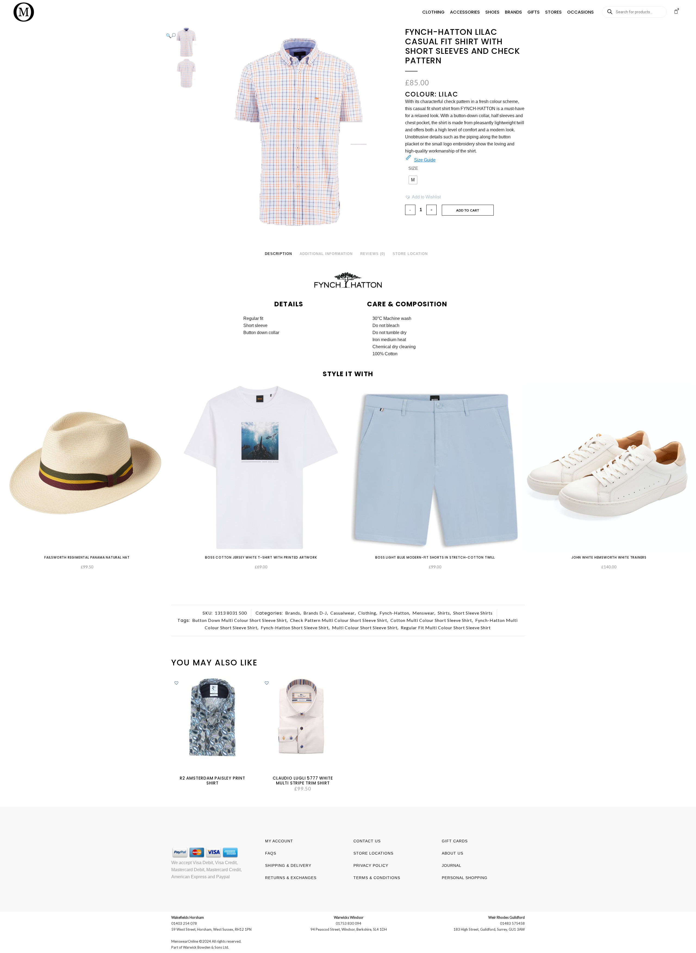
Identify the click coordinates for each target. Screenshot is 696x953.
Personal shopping (464, 878)
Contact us (367, 841)
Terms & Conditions (376, 878)
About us (452, 853)
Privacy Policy (370, 865)
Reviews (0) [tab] (372, 254)
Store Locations (373, 853)
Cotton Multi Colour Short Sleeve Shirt (431, 620)
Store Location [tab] (410, 254)
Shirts (444, 612)
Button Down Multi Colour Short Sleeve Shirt (239, 620)
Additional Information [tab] (326, 254)
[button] (433, 12)
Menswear (423, 612)
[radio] (413, 180)
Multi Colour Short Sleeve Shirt (364, 627)
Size (413, 168)
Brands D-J (315, 612)
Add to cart (467, 210)
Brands (292, 612)
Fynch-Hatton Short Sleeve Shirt (295, 627)
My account (279, 841)
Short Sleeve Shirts (473, 612)
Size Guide (425, 160)
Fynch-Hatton (394, 612)
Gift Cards (455, 841)
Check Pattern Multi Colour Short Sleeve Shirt (338, 620)
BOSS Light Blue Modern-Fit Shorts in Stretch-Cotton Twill (435, 557)
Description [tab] (278, 254)
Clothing (367, 612)
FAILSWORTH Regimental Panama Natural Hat (87, 557)
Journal (451, 865)
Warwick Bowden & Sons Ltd (205, 947)
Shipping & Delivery (288, 865)
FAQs (270, 853)
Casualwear (342, 612)
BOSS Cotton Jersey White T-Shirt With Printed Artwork (261, 557)
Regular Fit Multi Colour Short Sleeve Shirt (446, 627)
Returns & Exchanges (290, 878)
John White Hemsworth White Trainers (609, 557)
